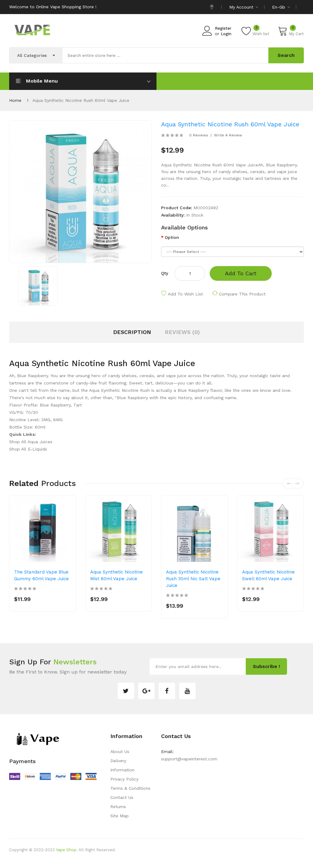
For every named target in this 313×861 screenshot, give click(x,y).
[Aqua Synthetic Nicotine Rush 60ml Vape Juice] (38, 285)
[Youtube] (187, 691)
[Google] (146, 691)
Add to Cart (240, 273)
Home (15, 100)
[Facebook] (167, 691)
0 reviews (198, 135)
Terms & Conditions (130, 788)
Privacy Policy (124, 779)
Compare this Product (242, 293)
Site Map (119, 815)
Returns (118, 806)
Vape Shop (66, 850)
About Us (119, 751)
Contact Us (121, 797)
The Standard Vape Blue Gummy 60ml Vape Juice (41, 575)
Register (223, 28)
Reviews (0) (182, 332)
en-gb (279, 7)
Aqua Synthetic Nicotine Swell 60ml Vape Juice (268, 575)
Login (226, 34)
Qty (164, 273)
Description (132, 332)
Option (172, 237)
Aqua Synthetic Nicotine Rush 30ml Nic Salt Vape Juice (193, 578)
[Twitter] (126, 691)
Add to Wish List (185, 293)
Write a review (228, 135)
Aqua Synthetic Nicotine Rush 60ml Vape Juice (80, 100)
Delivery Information (122, 765)
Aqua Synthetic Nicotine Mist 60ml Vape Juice (116, 575)
